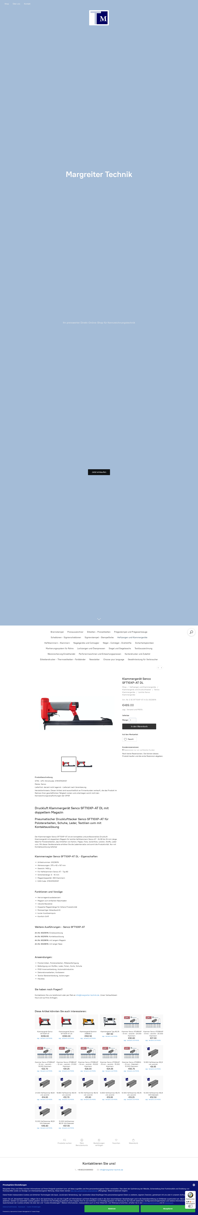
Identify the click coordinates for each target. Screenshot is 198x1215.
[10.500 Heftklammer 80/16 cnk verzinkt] (131, 1083)
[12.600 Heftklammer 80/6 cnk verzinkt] (153, 1052)
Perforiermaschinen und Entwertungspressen (100, 654)
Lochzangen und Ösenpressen (91, 648)
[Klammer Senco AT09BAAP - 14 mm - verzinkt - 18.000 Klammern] (88, 1052)
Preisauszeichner (75, 632)
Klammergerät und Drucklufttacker (136, 689)
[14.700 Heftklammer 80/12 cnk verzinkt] (88, 1083)
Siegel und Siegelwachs (120, 648)
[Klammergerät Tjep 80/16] (110, 1021)
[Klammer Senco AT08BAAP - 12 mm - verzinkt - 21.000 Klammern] (66, 1052)
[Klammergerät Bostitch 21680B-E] (88, 1021)
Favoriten (116, 1143)
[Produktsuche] (191, 632)
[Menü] (194, 1192)
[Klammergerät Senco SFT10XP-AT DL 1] (84, 764)
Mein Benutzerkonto (82, 1144)
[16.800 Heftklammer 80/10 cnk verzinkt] (66, 1083)
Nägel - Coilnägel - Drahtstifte (117, 643)
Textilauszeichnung (143, 648)
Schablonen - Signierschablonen (66, 637)
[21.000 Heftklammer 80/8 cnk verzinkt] (45, 1083)
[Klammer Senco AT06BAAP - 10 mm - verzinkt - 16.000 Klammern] (45, 1052)
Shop (7, 4)
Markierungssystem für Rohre (60, 648)
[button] (129, 739)
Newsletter (94, 659)
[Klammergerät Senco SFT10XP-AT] (45, 1021)
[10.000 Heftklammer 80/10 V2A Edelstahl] (66, 1111)
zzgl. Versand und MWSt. (132, 709)
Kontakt (27, 4)
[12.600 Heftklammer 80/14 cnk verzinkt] (110, 1083)
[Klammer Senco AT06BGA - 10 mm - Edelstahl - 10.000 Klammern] (131, 1052)
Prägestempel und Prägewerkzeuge (130, 632)
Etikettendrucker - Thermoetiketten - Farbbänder (63, 659)
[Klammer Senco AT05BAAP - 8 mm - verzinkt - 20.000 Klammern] (153, 1021)
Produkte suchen (65, 1143)
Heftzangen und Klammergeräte (132, 637)
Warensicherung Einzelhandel (61, 654)
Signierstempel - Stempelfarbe (99, 637)
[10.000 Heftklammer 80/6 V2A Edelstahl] (153, 1083)
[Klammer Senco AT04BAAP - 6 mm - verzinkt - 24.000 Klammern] (131, 1021)
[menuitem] (158, 667)
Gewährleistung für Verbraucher (143, 659)
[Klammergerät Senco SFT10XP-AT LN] (66, 1021)
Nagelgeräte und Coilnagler (86, 643)
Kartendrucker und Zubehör (137, 654)
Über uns (16, 4)
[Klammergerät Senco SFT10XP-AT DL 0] (68, 764)
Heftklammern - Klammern (57, 643)
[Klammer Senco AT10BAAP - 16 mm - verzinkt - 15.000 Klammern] (110, 1052)
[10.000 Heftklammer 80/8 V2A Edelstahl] (45, 1111)
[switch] (190, 1206)
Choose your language (113, 659)
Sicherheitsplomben (144, 643)
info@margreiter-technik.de (87, 995)
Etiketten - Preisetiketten (98, 632)
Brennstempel (57, 632)
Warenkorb (133, 1143)
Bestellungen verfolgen (99, 1144)
